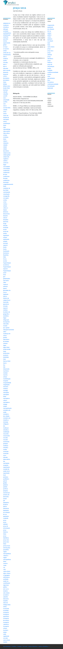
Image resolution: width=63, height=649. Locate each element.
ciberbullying (6, 129)
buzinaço (5, 90)
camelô (5, 96)
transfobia (6, 610)
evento (49, 74)
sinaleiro (5, 591)
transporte (6, 612)
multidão (49, 70)
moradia (5, 437)
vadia (4, 634)
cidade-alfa (6, 157)
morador (5, 439)
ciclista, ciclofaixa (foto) (5, 137)
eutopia (5, 241)
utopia (5, 632)
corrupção (6, 198)
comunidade (6, 166)
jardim (49, 68)
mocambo (6, 434)
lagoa (4, 345)
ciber (4, 127)
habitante (5, 294)
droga (4, 223)
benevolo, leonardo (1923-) (5, 74)
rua (4, 567)
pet (4, 500)
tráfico (5, 606)
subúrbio (5, 597)
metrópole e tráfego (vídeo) (6, 404)
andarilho (5, 37)
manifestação (6, 379)
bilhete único (6, 86)
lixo (4, 365)
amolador (5, 31)
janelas (5, 337)
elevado (5, 225)
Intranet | (25, 646)
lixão (4, 359)
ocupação (5, 465)
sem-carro (6, 589)
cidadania (5, 143)
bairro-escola (6, 70)
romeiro (5, 563)
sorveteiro (6, 595)
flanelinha (5, 255)
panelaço (5, 477)
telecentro (6, 599)
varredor (5, 638)
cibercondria (6, 131)
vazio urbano (50, 47)
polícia (5, 506)
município (5, 451)
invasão (5, 326)
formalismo (50, 82)
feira (48, 80)
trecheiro (5, 630)
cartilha (5, 102)
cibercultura (6, 133)
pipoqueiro (6, 502)
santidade (5, 579)
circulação (50, 41)
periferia (5, 489)
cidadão (5, 145)
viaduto (5, 642)
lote (4, 367)
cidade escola (6, 153)
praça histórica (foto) (5, 532)
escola (5, 229)
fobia (4, 257)
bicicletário (6, 78)
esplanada (50, 88)
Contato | (20, 646)
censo (4, 111)
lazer (48, 43)
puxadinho (6, 549)
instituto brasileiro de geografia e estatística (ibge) (6, 314)
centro (49, 37)
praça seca (50, 50)
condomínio (6, 170)
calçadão (5, 94)
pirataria (5, 504)
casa (4, 104)
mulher (5, 449)
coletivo (5, 160)
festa (48, 45)
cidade (5, 147)
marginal (5, 381)
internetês (6, 324)
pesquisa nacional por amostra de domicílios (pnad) (6, 494)
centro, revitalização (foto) (6, 123)
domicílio (5, 221)
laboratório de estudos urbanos (6, 341)
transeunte (6, 608)
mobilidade (6, 432)
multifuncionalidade (52, 72)
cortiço (5, 200)
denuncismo (6, 214)
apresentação (51, 78)
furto (4, 274)
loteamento (6, 369)
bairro (4, 64)
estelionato (6, 239)
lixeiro (5, 363)
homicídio (5, 302)
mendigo (5, 390)
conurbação (6, 194)
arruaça (5, 47)
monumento (6, 436)
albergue (5, 29)
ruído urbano (6, 571)
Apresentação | (7, 646)
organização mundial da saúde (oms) (6, 469)
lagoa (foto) (6, 347)
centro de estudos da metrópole (6, 117)
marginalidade (7, 382)
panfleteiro (6, 479)
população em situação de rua (50, 29)
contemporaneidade (52, 84)
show (48, 76)
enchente (5, 227)
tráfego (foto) (6, 604)
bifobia (5, 84)
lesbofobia (6, 357)
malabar (5, 373)
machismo (6, 371)
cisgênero (5, 159)
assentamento (7, 54)
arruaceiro (6, 49)
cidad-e (5, 141)
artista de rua (6, 52)
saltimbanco (6, 577)
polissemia (6, 508)
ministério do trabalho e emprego (6, 420)
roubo (4, 565)
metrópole (6, 392)
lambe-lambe (6, 349)
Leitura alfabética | (44, 646)
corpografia (6, 196)
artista (5, 50)
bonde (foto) (6, 88)
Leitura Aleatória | (33, 646)
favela (4, 247)
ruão (4, 569)
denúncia (5, 212)
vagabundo (6, 636)
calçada (5, 92)
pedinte (5, 487)
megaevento (50, 25)
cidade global (6, 155)
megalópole (6, 384)
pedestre (49, 39)
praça (49, 49)
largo (4, 351)
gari (4, 276)
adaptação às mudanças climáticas (6, 25)
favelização (6, 251)
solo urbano (6, 593)
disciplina (5, 219)
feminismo (6, 253)
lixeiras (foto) (6, 361)
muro (4, 455)
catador (5, 109)
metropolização (7, 408)
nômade (5, 457)
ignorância (6, 304)
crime (4, 202)
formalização (50, 86)
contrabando (6, 192)
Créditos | (14, 646)
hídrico (5, 296)
